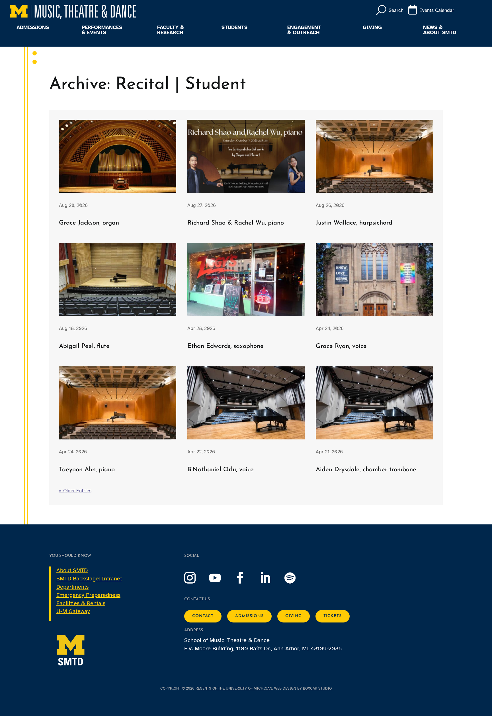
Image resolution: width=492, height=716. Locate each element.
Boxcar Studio (317, 688)
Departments (72, 586)
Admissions (33, 27)
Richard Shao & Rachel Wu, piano (235, 223)
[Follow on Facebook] (245, 577)
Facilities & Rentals (80, 603)
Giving (372, 27)
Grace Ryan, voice (341, 346)
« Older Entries (75, 491)
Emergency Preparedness (88, 595)
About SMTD (72, 570)
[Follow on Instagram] (195, 577)
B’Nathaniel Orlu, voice (220, 469)
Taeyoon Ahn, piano (87, 469)
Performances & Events (102, 30)
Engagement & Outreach (304, 30)
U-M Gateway (73, 611)
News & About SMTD (439, 30)
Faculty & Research (170, 30)
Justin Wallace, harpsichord (354, 223)
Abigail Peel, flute (84, 346)
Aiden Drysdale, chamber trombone (366, 469)
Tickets (332, 616)
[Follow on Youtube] (220, 577)
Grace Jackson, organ (89, 223)
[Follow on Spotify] (295, 577)
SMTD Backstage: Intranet (89, 578)
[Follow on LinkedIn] (270, 577)
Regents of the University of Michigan (234, 688)
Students (234, 27)
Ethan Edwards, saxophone (225, 346)
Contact (203, 616)
